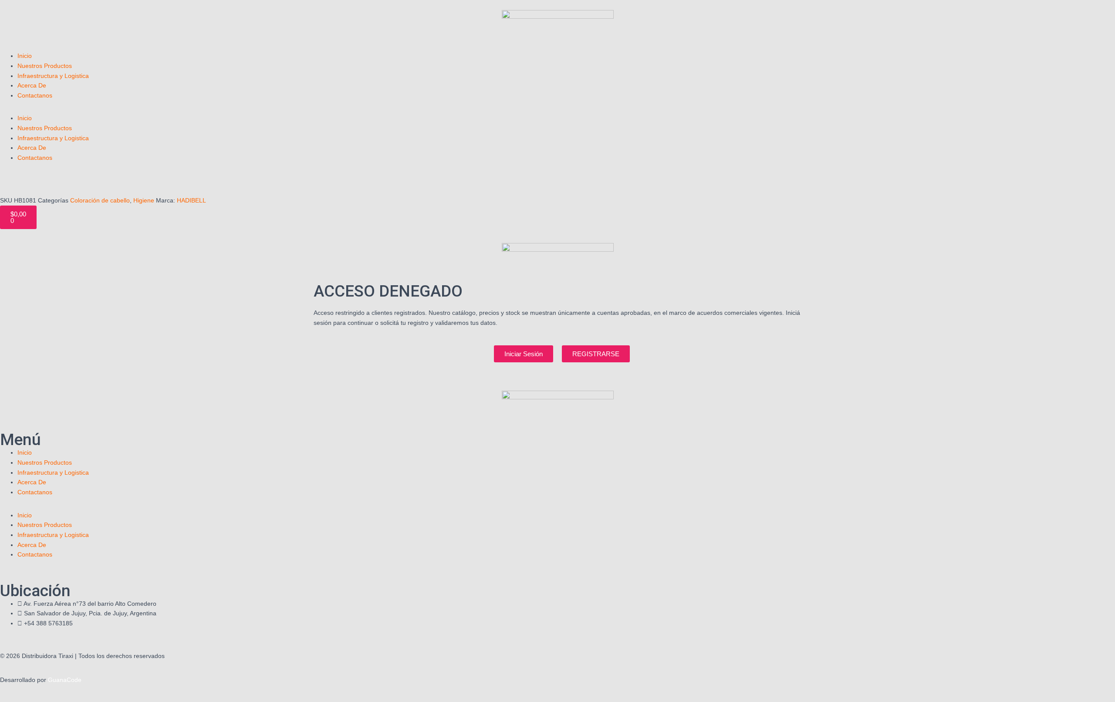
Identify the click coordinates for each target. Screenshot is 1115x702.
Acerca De (31, 85)
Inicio (24, 55)
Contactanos (34, 95)
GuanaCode (64, 679)
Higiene (143, 200)
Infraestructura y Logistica (53, 75)
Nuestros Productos (44, 65)
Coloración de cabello (100, 200)
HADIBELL (191, 200)
